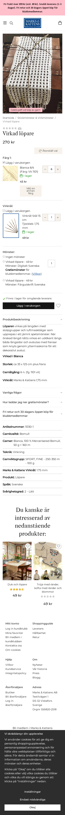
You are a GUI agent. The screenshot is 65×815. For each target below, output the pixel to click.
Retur (36, 637)
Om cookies (13, 649)
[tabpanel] (32, 355)
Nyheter (37, 664)
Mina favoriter (14, 633)
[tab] (32, 319)
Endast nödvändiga (32, 799)
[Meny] (5, 23)
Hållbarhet (39, 633)
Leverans (38, 628)
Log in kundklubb (16, 628)
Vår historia (39, 669)
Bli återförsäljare (15, 696)
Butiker (10, 692)
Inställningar (32, 791)
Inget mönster (15, 257)
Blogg (36, 677)
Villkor (36, 273)
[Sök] (11, 23)
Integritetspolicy (15, 673)
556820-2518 (49, 709)
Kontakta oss (13, 645)
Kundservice (13, 669)
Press (35, 673)
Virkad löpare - (22, 263)
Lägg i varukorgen (18, 162)
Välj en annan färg (30, 191)
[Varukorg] (60, 23)
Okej (32, 807)
